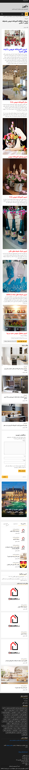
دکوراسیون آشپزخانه (15, 338)
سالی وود (13, 717)
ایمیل (24, 460)
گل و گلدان (24, 735)
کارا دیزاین (19, 732)
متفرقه (8, 723)
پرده (15, 728)
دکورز (25, 6)
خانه (27, 16)
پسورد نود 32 (25, 758)
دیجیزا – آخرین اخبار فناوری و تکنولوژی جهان (19, 740)
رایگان (26, 764)
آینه (17, 710)
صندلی (5, 719)
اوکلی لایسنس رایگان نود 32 (22, 760)
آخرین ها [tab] (23, 524)
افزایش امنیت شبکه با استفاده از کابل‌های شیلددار (12, 547)
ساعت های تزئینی (20, 717)
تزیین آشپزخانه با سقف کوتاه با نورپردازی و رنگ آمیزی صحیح (15, 397)
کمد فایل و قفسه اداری (10, 732)
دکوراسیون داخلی (23, 714)
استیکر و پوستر (11, 710)
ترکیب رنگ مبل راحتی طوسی (13, 564)
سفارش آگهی (25, 703)
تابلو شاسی (24, 712)
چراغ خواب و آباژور (7, 730)
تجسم (19, 712)
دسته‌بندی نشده (16, 529)
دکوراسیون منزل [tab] (5, 524)
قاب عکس (5, 721)
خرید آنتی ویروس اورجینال (14, 766)
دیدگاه (24, 440)
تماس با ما (25, 698)
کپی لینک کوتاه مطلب (22, 341)
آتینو (4, 708)
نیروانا (19, 728)
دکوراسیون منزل (15, 714)
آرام (26, 710)
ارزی (8, 768)
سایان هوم (7, 717)
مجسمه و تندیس (23, 726)
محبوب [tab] (14, 524)
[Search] (2, 14)
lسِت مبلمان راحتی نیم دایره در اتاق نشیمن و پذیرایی (17, 708)
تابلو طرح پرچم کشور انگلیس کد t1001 (16, 576)
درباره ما (26, 701)
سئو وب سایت (25, 763)
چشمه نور (25, 732)
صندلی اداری (24, 721)
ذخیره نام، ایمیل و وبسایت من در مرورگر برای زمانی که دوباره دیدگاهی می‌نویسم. (15, 466)
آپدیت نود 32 (25, 757)
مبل (22, 723)
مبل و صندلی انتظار (15, 723)
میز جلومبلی (24, 728)
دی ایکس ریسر (7, 714)
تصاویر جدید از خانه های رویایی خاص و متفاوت (14, 510)
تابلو (6, 710)
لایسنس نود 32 (24, 761)
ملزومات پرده (10, 726)
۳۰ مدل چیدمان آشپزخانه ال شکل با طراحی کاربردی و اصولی (15, 369)
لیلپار (26, 723)
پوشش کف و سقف (23, 730)
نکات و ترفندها (20, 506)
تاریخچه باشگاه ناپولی (14, 531)
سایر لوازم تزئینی (15, 719)
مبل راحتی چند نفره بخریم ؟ (13, 556)
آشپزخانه (26, 18)
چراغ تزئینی (15, 730)
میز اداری (4, 726)
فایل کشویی (11, 721)
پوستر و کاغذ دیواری (8, 728)
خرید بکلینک (25, 755)
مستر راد (16, 726)
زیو (26, 717)
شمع (9, 719)
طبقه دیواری (17, 721)
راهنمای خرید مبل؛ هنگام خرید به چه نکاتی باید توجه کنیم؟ (14, 579)
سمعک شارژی (16, 539)
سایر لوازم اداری (24, 719)
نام (25, 456)
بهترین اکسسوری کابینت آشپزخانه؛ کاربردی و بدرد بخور (15, 425)
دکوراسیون (14, 712)
